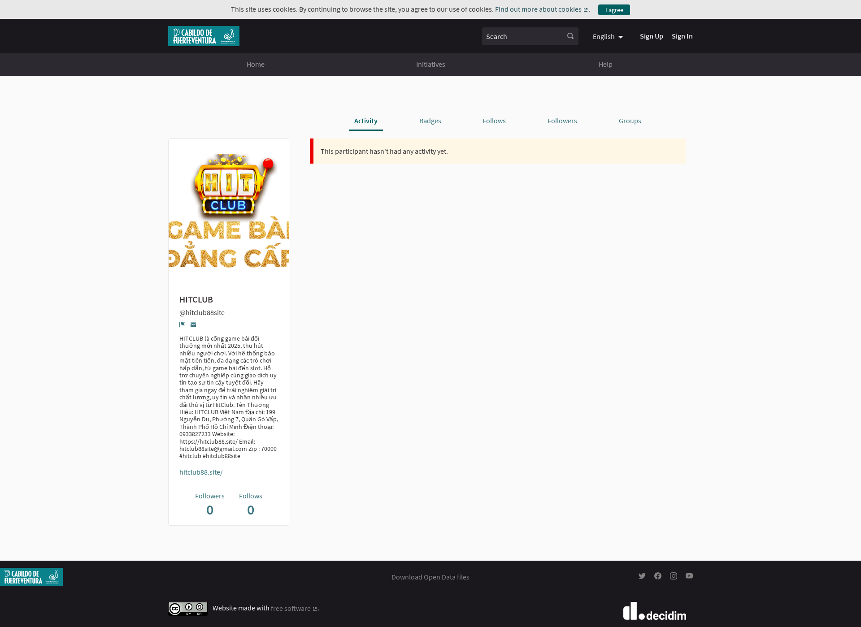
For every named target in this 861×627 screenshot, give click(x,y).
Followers (562, 120)
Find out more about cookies (542, 8)
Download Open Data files (430, 576)
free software (294, 608)
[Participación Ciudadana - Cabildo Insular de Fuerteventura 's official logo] (203, 36)
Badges (430, 120)
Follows (494, 120)
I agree (614, 10)
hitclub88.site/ (201, 471)
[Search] (570, 36)
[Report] (182, 324)
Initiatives (430, 64)
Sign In (682, 35)
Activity (366, 120)
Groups (630, 120)
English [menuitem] (604, 36)
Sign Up (651, 35)
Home (256, 64)
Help (606, 64)
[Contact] (193, 324)
